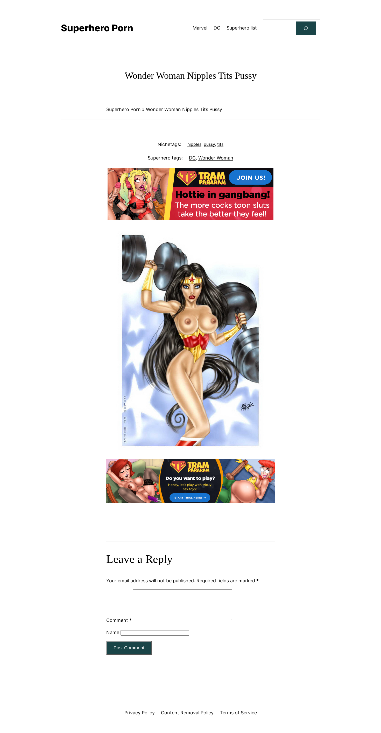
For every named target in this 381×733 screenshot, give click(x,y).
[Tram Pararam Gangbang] (190, 218)
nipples (194, 144)
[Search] (306, 28)
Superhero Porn (123, 109)
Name (112, 632)
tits (220, 144)
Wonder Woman (215, 158)
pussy (209, 144)
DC (192, 158)
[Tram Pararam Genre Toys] (190, 501)
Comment (119, 620)
